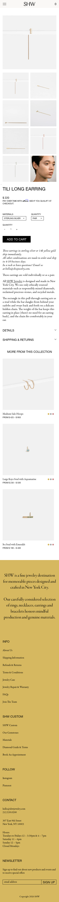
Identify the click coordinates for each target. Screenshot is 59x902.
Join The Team (10, 702)
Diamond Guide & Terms (15, 747)
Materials (8, 214)
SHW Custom (10, 725)
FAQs (5, 694)
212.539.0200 (10, 812)
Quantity (36, 214)
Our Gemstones (10, 733)
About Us (7, 650)
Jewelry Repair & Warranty (16, 687)
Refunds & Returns (12, 665)
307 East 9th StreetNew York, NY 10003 (13, 822)
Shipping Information (13, 658)
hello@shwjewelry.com (14, 809)
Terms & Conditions (13, 672)
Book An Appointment (14, 755)
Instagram (7, 778)
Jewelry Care (9, 680)
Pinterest (7, 785)
